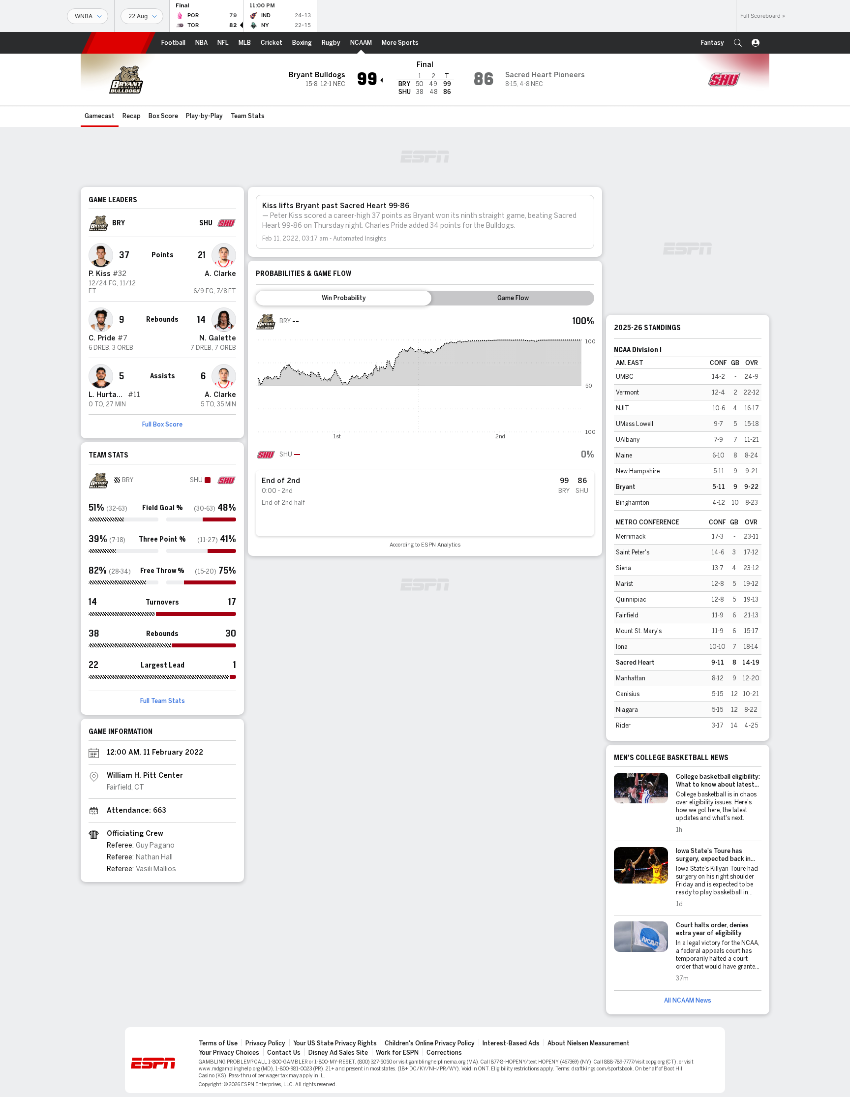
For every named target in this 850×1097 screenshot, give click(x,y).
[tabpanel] (425, 429)
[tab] (343, 298)
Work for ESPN (397, 1052)
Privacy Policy (265, 1043)
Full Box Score (162, 424)
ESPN (118, 43)
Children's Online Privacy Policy (430, 1043)
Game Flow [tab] (513, 298)
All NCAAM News (687, 1000)
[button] (738, 43)
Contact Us (284, 1052)
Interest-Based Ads (511, 1043)
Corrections (444, 1052)
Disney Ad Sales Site (338, 1052)
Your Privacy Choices (229, 1052)
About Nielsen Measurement (588, 1043)
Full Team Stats (162, 701)
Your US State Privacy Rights (335, 1043)
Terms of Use (218, 1043)
